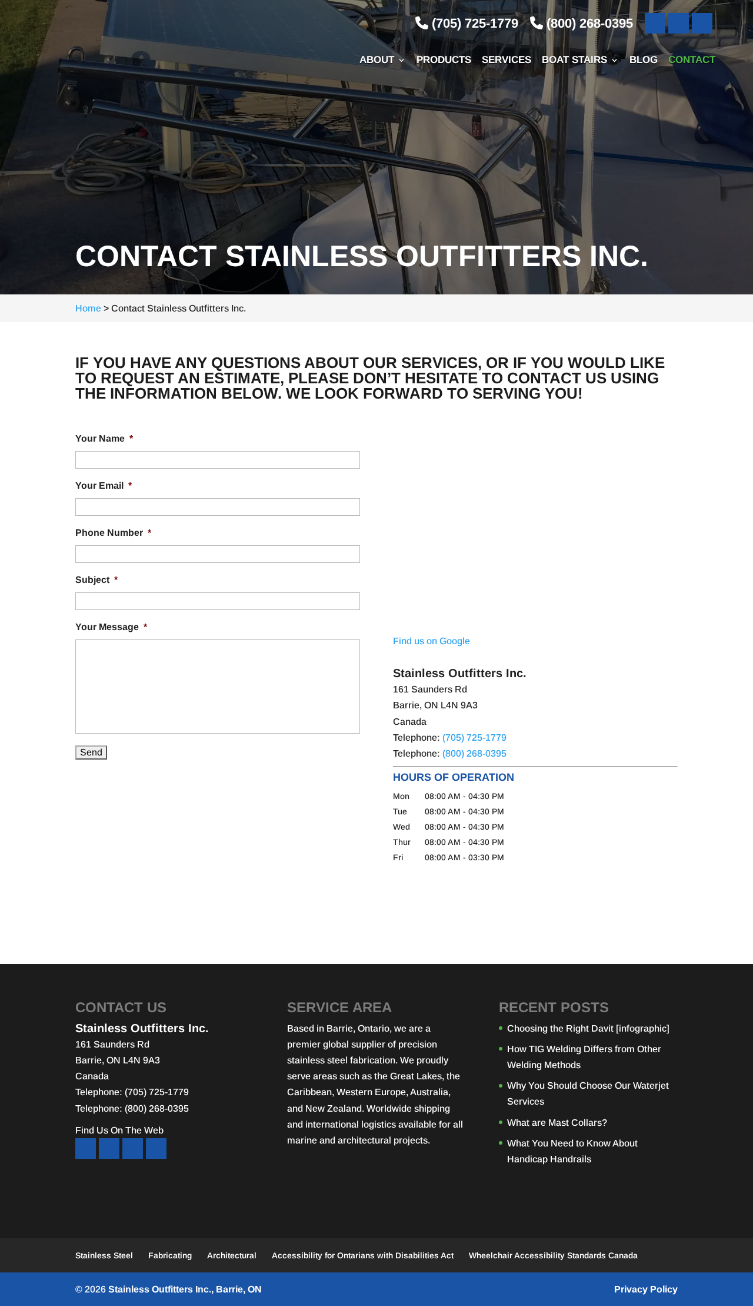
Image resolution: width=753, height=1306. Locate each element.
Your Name (104, 438)
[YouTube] (678, 23)
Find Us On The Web (119, 1130)
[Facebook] (655, 23)
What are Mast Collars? (557, 1123)
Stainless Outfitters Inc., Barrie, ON (185, 1289)
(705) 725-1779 (473, 23)
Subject (96, 580)
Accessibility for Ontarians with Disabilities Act (363, 1255)
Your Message (111, 627)
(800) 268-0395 (588, 23)
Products (444, 60)
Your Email (103, 485)
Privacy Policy (646, 1289)
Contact (691, 60)
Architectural (231, 1255)
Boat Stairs (574, 60)
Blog (643, 60)
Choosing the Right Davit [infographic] (588, 1028)
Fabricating (170, 1255)
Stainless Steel (104, 1255)
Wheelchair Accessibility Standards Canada (553, 1255)
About (376, 60)
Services (506, 60)
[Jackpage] (156, 1148)
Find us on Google (431, 641)
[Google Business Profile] (702, 23)
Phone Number (113, 533)
